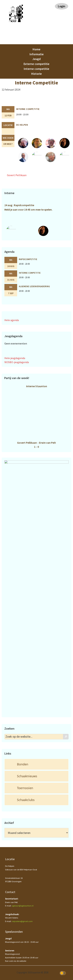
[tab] (36, 764)
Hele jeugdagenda (14, 358)
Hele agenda (11, 320)
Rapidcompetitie (28, 259)
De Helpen (22, 124)
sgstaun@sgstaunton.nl (22, 905)
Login (61, 6)
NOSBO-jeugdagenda (16, 362)
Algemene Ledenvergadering (34, 286)
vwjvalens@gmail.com (22, 921)
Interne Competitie (28, 109)
